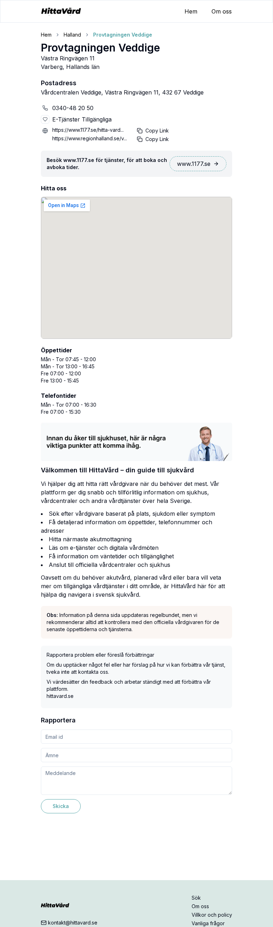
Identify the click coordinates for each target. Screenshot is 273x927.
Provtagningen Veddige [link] (122, 35)
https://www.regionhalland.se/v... (89, 138)
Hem (190, 11)
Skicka (61, 806)
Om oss (222, 11)
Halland (72, 35)
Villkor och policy (212, 915)
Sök (196, 898)
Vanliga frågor (208, 923)
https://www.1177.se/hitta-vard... (88, 130)
